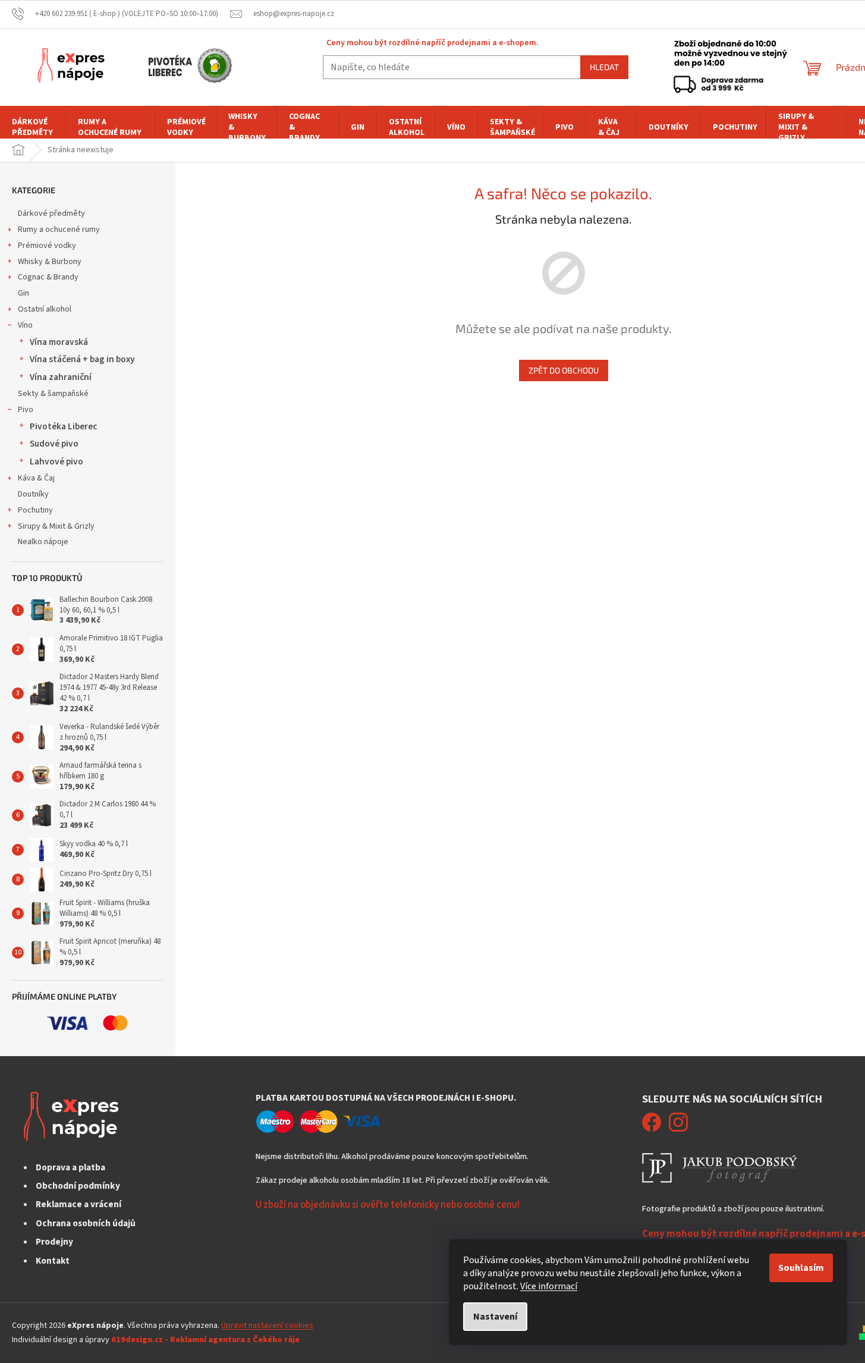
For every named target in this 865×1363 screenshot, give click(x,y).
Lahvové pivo (56, 461)
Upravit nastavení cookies (267, 1325)
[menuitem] (32, 127)
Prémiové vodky (47, 246)
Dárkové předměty (51, 213)
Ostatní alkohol (44, 309)
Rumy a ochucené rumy (59, 229)
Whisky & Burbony (49, 262)
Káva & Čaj (36, 478)
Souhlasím (801, 1267)
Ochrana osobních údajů (86, 1223)
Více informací (548, 1286)
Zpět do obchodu (564, 370)
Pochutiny (35, 510)
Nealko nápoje (43, 542)
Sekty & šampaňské (53, 394)
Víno (25, 325)
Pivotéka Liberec (63, 426)
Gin (23, 293)
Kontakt (53, 1260)
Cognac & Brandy (48, 277)
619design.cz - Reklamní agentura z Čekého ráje (205, 1340)
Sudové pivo (54, 443)
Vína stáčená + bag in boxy (82, 359)
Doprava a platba (70, 1167)
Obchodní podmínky (78, 1185)
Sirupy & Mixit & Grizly (56, 526)
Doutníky (33, 494)
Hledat (604, 67)
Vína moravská (59, 341)
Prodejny (54, 1241)
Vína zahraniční (61, 377)
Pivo (25, 410)
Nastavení (495, 1316)
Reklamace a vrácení (78, 1204)
